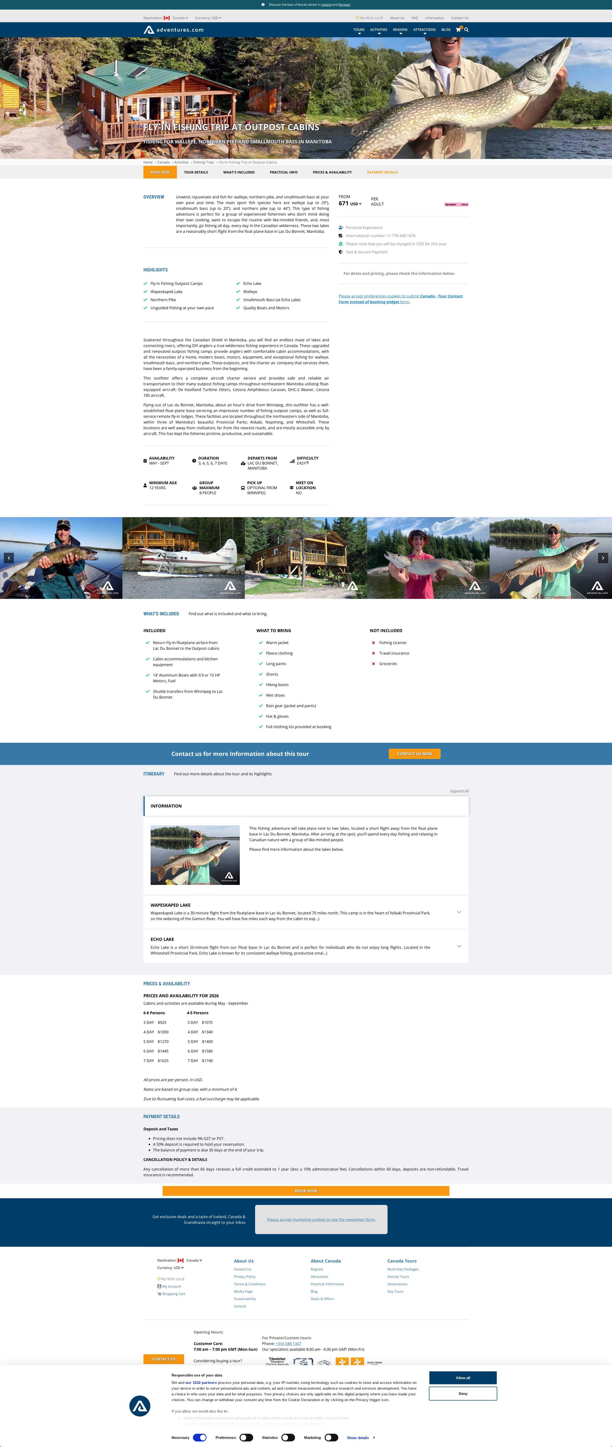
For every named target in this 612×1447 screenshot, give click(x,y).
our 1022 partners (201, 1383)
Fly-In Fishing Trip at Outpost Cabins (248, 162)
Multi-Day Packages (403, 1269)
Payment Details (382, 172)
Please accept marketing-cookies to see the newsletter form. (321, 1219)
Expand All (459, 791)
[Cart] (458, 30)
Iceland (326, 4)
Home (148, 162)
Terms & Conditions (250, 1284)
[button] (208, 18)
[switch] (246, 1437)
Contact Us (460, 18)
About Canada (326, 1261)
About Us (397, 18)
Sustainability (245, 1298)
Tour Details (196, 172)
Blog (446, 29)
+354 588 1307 (288, 1343)
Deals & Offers (322, 1298)
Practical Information (327, 1284)
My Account (171, 1286)
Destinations (398, 1284)
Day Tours (396, 1291)
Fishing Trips (204, 162)
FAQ (415, 18)
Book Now (160, 172)
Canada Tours (402, 1261)
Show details (358, 1438)
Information (434, 18)
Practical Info (284, 172)
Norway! (344, 4)
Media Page (243, 1291)
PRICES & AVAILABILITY (332, 172)
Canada (164, 162)
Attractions (424, 29)
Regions (400, 29)
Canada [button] (164, 18)
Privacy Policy (244, 1276)
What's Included (239, 172)
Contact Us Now (414, 753)
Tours (359, 29)
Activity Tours (398, 1276)
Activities (378, 29)
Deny (463, 1393)
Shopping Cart (173, 1293)
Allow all (463, 1378)
